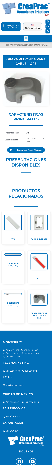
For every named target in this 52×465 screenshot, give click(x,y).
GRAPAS (37, 45)
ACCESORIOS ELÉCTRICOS (21, 45)
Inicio (7, 45)
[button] (26, 38)
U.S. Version (32, 28)
